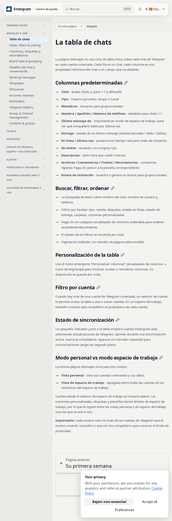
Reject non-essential (109, 501)
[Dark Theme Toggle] (140, 9)
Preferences (124, 510)
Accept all (149, 501)
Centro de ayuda (47, 9)
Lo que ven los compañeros (112, 425)
